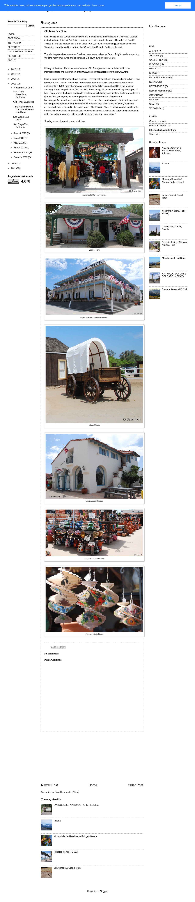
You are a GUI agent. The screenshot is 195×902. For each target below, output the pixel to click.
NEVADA (154, 82)
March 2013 (20, 147)
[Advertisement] (92, 757)
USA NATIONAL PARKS (20, 51)
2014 (14, 79)
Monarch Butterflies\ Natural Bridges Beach (75, 836)
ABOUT (12, 60)
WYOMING (155, 108)
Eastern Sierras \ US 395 (174, 289)
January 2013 (21, 157)
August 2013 (20, 133)
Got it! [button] (178, 5)
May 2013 (19, 143)
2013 (14, 84)
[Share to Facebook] (61, 647)
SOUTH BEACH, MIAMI (66, 852)
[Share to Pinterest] (64, 647)
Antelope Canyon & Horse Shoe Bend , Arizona (171, 151)
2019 (14, 69)
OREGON (154, 95)
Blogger (103, 891)
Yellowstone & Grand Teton (67, 868)
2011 (13, 168)
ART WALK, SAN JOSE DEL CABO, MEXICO (174, 275)
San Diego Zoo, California (21, 125)
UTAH (152, 104)
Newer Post (49, 785)
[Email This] (52, 647)
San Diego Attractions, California (20, 94)
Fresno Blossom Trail (159, 125)
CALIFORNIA (156, 60)
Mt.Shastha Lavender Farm (163, 130)
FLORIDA (154, 64)
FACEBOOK (14, 38)
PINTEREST (14, 47)
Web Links (154, 134)
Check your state (157, 121)
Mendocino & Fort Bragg (174, 258)
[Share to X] (58, 647)
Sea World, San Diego (21, 118)
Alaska (57, 820)
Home (93, 785)
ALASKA (153, 51)
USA (151, 99)
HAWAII (153, 68)
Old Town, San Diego (23, 102)
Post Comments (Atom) (67, 792)
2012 (14, 163)
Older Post (135, 785)
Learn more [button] (98, 5)
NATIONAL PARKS (159, 77)
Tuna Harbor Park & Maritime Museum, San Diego (23, 109)
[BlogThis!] (55, 647)
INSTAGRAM (14, 43)
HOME (11, 34)
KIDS (152, 73)
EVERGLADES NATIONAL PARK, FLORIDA (76, 805)
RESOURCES (15, 56)
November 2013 (22, 87)
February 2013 (21, 152)
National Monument (159, 91)
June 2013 (19, 138)
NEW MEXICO (156, 86)
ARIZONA (154, 55)
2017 (14, 74)
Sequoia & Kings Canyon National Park (174, 243)
